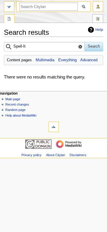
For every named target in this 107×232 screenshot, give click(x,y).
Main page (12, 99)
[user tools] (98, 6)
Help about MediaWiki (20, 115)
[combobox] (44, 46)
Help (99, 30)
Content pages (19, 60)
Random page (15, 110)
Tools (98, 19)
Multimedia (45, 60)
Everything (67, 60)
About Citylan (55, 155)
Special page (9, 19)
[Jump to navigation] (9, 6)
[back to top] (53, 127)
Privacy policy (31, 155)
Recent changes (17, 104)
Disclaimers (78, 155)
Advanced (88, 60)
